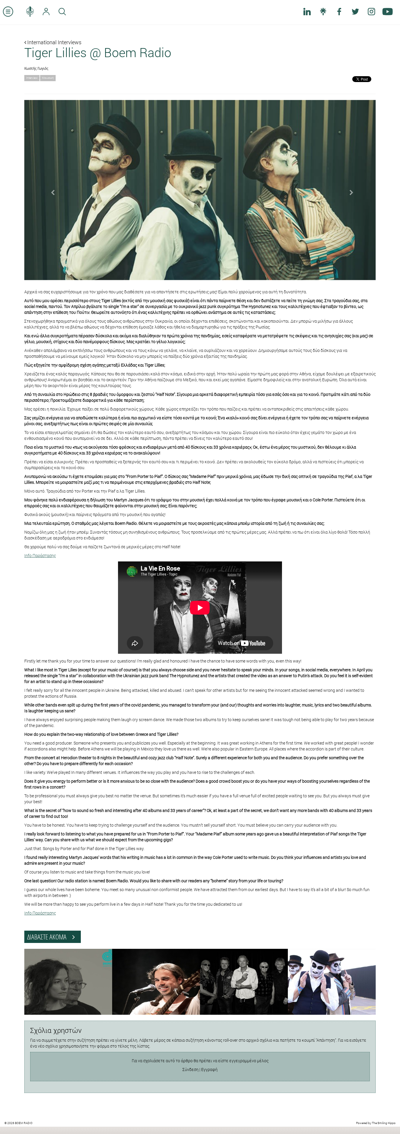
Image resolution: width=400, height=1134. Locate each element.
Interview (32, 78)
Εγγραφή (209, 1069)
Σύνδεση (190, 1069)
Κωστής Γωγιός (36, 68)
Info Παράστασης (40, 555)
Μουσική (48, 78)
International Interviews (53, 42)
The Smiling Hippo (384, 1123)
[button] (50, 190)
